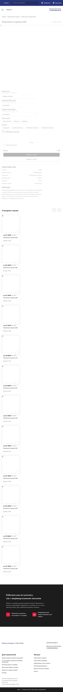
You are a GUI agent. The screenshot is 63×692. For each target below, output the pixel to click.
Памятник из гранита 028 (10, 327)
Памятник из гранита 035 (10, 538)
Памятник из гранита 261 (10, 448)
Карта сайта (5, 682)
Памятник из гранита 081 (10, 267)
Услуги (36, 671)
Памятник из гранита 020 (10, 568)
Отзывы (4, 672)
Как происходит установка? (10, 664)
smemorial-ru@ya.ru (52, 642)
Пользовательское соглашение (9, 680)
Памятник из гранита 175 (10, 358)
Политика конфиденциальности (10, 678)
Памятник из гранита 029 (10, 237)
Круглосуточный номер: (55, 9)
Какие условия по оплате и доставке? (12, 658)
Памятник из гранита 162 (10, 418)
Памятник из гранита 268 (10, 297)
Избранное (47, 3)
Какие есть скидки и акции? (10, 670)
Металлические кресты (40, 666)
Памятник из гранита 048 (10, 478)
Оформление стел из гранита (42, 663)
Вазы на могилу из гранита (41, 668)
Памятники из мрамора (40, 660)
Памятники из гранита (13, 16)
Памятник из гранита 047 (10, 508)
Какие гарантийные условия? (10, 667)
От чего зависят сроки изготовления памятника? (12, 661)
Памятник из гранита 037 (10, 388)
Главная (4, 16)
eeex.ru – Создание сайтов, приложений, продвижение (31, 689)
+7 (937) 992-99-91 (52, 648)
